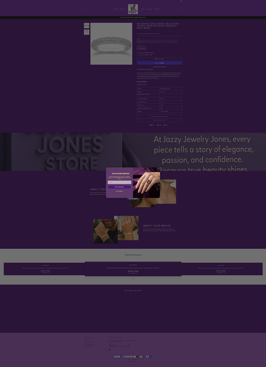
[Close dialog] (158, 169)
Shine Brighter (119, 187)
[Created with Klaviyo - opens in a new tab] (133, 199)
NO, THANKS (119, 191)
